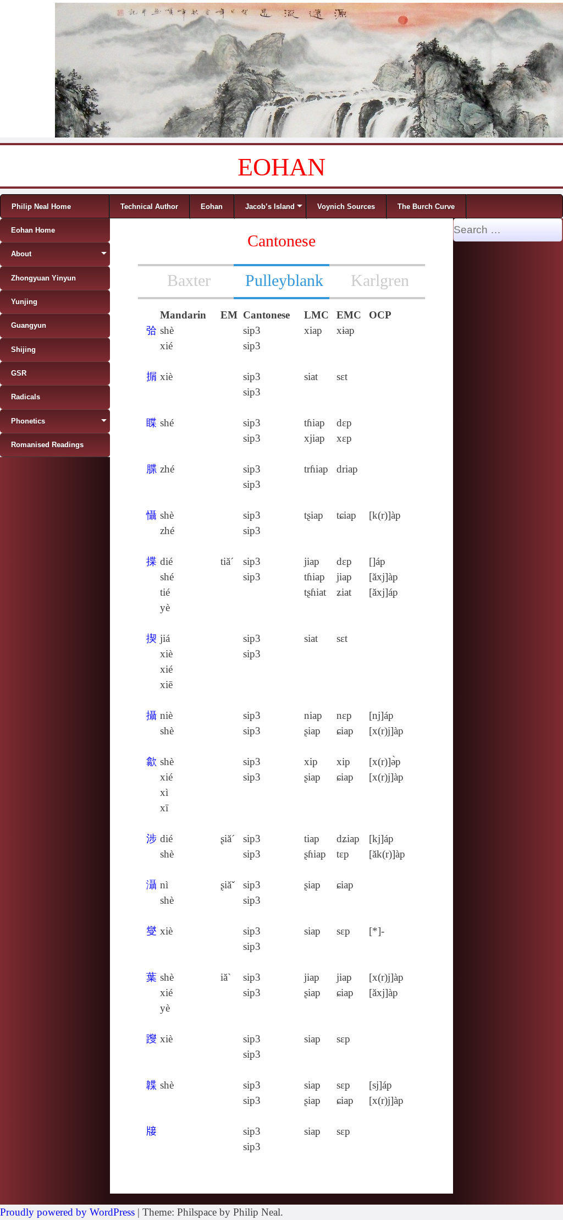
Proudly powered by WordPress (67, 1212)
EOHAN (281, 167)
